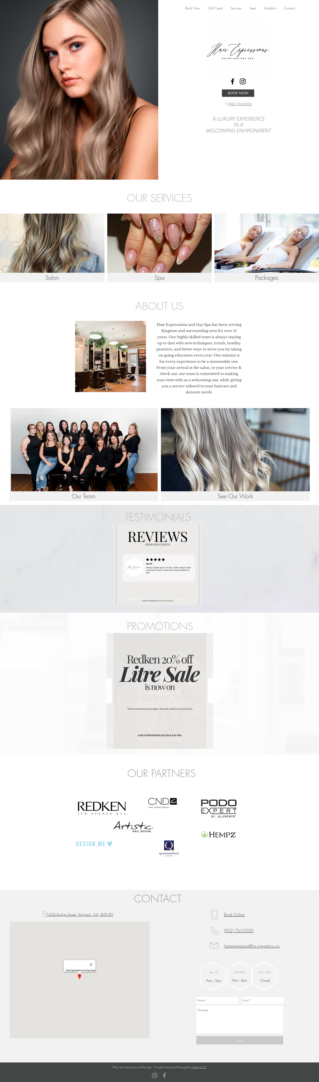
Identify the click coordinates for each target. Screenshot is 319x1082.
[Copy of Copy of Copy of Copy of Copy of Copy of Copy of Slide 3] (168, 599)
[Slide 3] (151, 599)
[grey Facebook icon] (164, 1075)
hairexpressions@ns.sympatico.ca (251, 946)
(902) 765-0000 (240, 104)
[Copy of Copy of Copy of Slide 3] (129, 599)
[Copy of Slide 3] (156, 599)
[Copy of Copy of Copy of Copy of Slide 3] (134, 599)
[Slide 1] (143, 599)
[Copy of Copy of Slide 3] (160, 599)
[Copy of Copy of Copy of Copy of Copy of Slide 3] (139, 599)
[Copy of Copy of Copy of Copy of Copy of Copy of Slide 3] (164, 599)
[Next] (196, 564)
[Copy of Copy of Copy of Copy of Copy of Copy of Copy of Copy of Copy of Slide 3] (177, 599)
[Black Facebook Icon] (232, 81)
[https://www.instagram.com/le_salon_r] (243, 81)
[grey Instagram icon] (154, 1075)
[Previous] (119, 564)
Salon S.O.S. (199, 1067)
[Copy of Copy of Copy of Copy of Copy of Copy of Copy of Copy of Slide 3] (173, 599)
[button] (213, 8)
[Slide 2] (147, 599)
